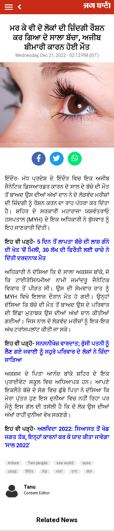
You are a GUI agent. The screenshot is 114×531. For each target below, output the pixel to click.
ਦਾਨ (75, 471)
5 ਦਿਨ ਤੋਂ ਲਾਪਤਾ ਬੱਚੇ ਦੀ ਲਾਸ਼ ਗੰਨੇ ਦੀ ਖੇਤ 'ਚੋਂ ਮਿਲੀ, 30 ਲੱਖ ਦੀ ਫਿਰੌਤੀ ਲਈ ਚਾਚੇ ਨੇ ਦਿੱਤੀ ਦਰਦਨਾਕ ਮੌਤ (57, 249)
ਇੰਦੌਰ (29, 471)
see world (64, 463)
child (12, 471)
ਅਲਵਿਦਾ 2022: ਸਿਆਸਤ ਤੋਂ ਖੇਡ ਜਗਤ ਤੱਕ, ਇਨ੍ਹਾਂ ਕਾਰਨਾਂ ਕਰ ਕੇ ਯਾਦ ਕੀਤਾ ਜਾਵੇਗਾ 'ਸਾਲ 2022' (57, 437)
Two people (38, 463)
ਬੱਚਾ (89, 471)
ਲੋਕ (44, 471)
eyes (86, 463)
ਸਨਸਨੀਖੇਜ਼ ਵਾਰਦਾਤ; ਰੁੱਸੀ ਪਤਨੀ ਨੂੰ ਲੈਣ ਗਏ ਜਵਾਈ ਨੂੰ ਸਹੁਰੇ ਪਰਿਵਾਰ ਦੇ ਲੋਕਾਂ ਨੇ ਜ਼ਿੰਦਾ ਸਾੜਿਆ (57, 351)
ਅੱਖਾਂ (59, 471)
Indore (13, 463)
